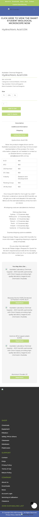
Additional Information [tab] (19, 127)
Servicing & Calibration (10, 497)
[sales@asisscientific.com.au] (3, 407)
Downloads (15, 1)
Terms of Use (6, 469)
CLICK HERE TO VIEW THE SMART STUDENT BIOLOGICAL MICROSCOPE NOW (19, 20)
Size (3, 91)
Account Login (7, 493)
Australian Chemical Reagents (12, 72)
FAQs (26, 1)
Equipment (6, 429)
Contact (31, 1)
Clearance (5, 501)
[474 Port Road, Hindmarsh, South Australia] (3, 413)
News (22, 1)
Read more (19, 303)
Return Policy (6, 473)
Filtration (5, 433)
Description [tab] (19, 123)
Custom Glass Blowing (20, 4)
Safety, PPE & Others (9, 436)
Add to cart (12, 108)
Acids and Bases (14, 81)
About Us (8, 1)
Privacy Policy (7, 465)
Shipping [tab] (19, 130)
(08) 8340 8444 (7, 402)
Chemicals (23, 81)
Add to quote (12, 114)
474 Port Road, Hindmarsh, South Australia (17, 416)
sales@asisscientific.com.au (12, 409)
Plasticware (6, 448)
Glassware (5, 440)
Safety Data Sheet (19, 135)
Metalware (5, 444)
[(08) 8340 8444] (3, 400)
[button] (37, 14)
